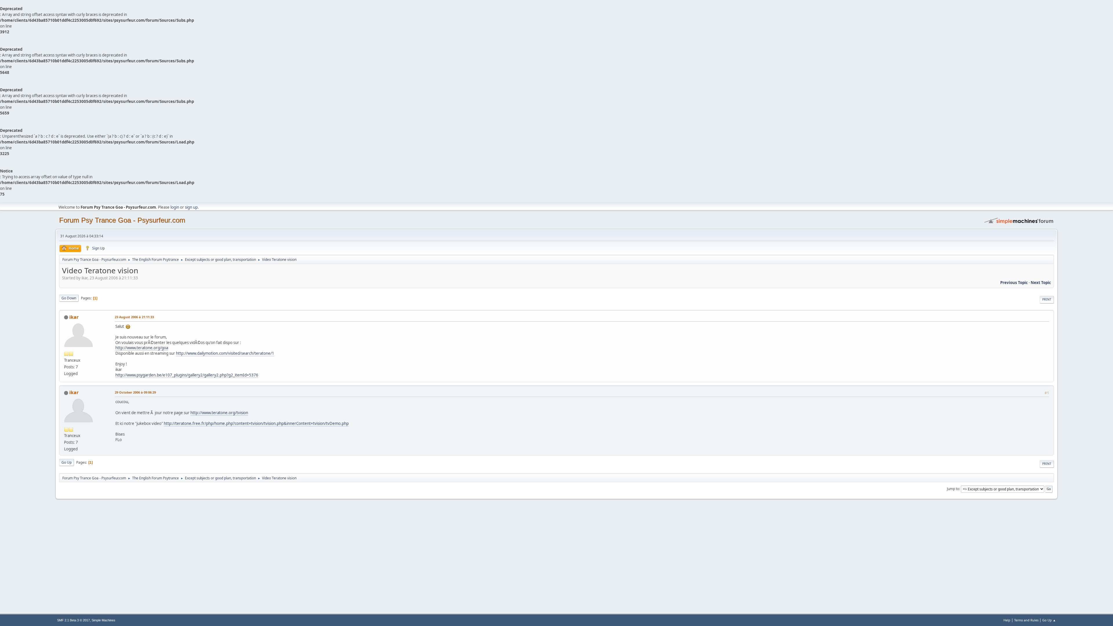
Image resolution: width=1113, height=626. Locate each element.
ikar (74, 317)
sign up (191, 207)
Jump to (953, 488)
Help (1006, 620)
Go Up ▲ (1049, 620)
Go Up (66, 462)
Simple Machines (103, 620)
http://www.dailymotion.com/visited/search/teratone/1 (225, 353)
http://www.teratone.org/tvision (219, 412)
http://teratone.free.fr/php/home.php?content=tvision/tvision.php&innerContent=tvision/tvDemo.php (256, 423)
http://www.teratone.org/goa (141, 347)
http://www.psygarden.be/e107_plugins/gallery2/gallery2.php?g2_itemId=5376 (186, 375)
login (174, 207)
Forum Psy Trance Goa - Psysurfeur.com (122, 220)
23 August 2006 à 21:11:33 (134, 317)
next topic (1041, 282)
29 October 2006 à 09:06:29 (135, 392)
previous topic (1014, 282)
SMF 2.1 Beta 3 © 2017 (73, 620)
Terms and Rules (1026, 620)
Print (1046, 299)
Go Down (68, 298)
